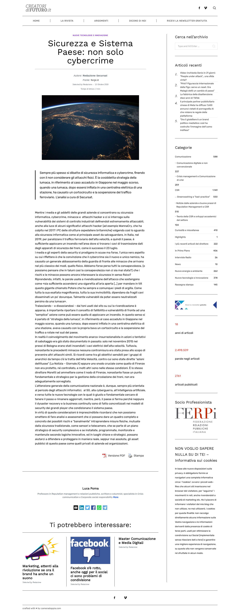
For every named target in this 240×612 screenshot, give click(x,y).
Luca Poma (90, 488)
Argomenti (101, 20)
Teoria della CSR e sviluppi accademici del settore (196, 218)
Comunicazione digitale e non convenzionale (192, 165)
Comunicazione (183, 156)
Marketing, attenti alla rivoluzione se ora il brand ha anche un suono (40, 572)
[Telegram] (105, 508)
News (178, 264)
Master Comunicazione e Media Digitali (137, 541)
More (115, 497)
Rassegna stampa (184, 284)
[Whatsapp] (99, 508)
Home (36, 20)
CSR (177, 190)
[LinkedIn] (81, 508)
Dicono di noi (137, 20)
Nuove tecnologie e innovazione (90, 35)
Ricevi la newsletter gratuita (187, 20)
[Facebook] (93, 508)
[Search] (214, 8)
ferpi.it (95, 80)
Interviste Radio (183, 257)
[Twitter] (87, 508)
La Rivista (67, 20)
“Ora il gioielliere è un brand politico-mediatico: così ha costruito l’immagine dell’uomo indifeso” (196, 124)
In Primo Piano (182, 250)
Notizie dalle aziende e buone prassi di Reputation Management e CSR (196, 205)
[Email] (76, 508)
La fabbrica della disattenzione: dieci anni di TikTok (196, 96)
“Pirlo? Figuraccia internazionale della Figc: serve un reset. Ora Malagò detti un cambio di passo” (197, 87)
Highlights (180, 237)
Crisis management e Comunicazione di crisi (196, 178)
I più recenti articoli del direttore (191, 243)
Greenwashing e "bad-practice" (193, 196)
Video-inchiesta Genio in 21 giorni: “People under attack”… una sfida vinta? (198, 76)
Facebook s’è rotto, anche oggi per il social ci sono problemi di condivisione (89, 574)
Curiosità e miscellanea (187, 230)
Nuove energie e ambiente (188, 271)
